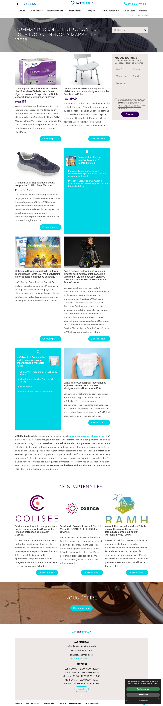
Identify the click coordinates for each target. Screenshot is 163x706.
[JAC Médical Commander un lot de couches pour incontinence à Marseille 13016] (54, 361)
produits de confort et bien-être (86, 436)
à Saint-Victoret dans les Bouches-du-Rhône (39, 373)
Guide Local (129, 11)
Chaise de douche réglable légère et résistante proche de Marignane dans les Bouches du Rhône (87, 91)
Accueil (21, 11)
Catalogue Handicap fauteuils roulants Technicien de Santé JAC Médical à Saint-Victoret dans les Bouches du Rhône (38, 274)
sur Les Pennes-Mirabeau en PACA (37, 391)
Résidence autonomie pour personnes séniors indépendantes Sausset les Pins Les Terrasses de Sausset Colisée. (36, 530)
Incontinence (75, 11)
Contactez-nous (81, 608)
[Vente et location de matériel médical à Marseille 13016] (71, 161)
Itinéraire (82, 689)
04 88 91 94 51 (137, 3)
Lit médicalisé (36, 11)
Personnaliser (143, 700)
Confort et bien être (110, 11)
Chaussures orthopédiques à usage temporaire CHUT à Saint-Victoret (35, 184)
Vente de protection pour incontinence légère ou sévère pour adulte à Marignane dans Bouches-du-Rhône (85, 385)
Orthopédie (91, 11)
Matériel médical (55, 11)
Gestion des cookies (91, 704)
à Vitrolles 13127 (28, 386)
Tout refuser (143, 695)
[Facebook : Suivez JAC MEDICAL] (17, 4)
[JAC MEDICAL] (81, 3)
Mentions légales (49, 704)
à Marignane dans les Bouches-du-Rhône (37, 380)
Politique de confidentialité (70, 704)
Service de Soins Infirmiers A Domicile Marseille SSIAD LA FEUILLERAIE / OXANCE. (81, 529)
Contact (143, 11)
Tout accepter (143, 689)
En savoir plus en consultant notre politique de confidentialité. (132, 107)
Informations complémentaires (27, 704)
